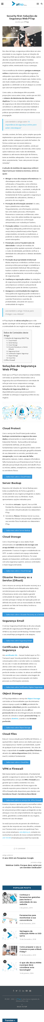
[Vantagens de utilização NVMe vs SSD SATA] (9, 935)
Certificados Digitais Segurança (18, 353)
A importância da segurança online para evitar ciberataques (20, 124)
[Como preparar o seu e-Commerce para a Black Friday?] (9, 951)
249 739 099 (6, 838)
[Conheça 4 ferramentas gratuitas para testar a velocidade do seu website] (9, 898)
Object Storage (13, 356)
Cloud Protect (13, 340)
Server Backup (13, 343)
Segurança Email (14, 351)
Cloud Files (12, 358)
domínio (14, 718)
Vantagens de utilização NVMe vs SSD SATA (30, 933)
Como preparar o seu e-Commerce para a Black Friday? (31, 949)
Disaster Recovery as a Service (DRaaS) (18, 348)
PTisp (26, 22)
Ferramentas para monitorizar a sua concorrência (28, 917)
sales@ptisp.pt (24, 832)
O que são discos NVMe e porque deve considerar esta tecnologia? (30, 966)
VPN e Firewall (10, 360)
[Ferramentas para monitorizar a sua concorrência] (9, 919)
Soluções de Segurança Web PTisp (17, 338)
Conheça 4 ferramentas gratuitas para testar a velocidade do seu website (30, 899)
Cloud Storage (13, 345)
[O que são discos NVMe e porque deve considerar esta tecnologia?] (9, 966)
